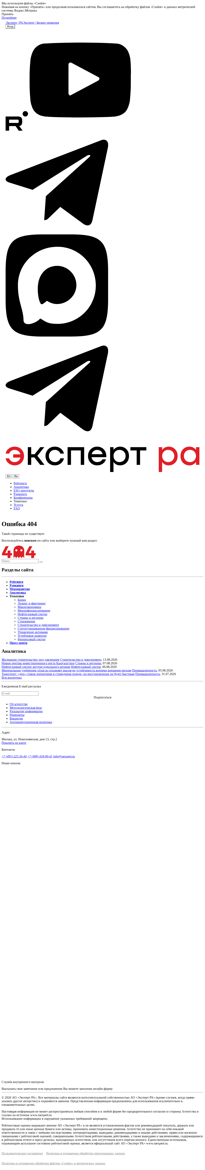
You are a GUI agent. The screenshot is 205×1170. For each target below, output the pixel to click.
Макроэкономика (29, 607)
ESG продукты (24, 490)
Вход (10, 26)
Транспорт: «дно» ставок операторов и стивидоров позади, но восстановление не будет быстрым (68, 674)
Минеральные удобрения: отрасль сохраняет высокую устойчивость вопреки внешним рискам (66, 670)
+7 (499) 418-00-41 (39, 756)
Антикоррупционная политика (31, 722)
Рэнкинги (20, 494)
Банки (22, 599)
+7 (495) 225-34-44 (14, 756)
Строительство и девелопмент (38, 625)
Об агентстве (19, 704)
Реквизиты (17, 715)
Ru (16, 476)
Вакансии (16, 718)
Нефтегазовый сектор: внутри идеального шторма (36, 666)
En (8, 476)
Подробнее (9, 17)
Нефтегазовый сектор (32, 614)
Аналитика (21, 487)
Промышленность (144, 670)
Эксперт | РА (14, 22)
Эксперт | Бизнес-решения (41, 22)
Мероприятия (20, 589)
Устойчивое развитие (32, 635)
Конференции (23, 497)
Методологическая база (26, 707)
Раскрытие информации (26, 711)
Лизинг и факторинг (32, 603)
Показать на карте (14, 742)
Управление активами (33, 632)
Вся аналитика (12, 677)
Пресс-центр (18, 643)
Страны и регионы (30, 617)
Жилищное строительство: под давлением (30, 659)
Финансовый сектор (31, 639)
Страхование (26, 621)
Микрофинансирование (34, 610)
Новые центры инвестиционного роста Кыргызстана (38, 663)
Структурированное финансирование (43, 628)
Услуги (18, 505)
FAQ (17, 508)
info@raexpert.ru (64, 756)
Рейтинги (20, 483)
